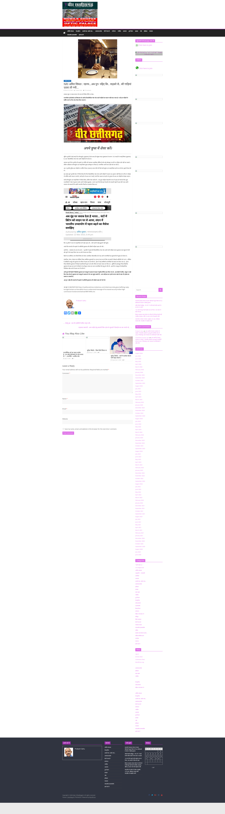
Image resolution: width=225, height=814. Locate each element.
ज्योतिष (119, 31)
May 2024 (138, 427)
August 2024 (139, 418)
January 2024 (139, 437)
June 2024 (138, 424)
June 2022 (138, 489)
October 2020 (139, 544)
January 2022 (139, 503)
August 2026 (139, 353)
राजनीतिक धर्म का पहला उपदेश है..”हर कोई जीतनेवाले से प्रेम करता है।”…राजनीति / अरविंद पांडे (73, 354)
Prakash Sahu (78, 90)
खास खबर (137, 592)
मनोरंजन (114, 31)
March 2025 (138, 399)
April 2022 (138, 495)
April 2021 (138, 527)
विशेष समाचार (138, 619)
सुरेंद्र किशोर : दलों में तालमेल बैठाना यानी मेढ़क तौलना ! (121, 357)
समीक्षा (136, 630)
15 (158, 756)
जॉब (141, 31)
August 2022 (139, 484)
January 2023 (139, 470)
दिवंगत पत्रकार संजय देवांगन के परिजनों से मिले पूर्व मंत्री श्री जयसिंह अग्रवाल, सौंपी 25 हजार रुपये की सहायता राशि (133, 765)
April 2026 (138, 364)
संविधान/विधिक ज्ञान (139, 635)
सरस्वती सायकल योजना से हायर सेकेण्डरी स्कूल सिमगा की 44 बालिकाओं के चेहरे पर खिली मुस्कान (133, 749)
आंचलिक (137, 576)
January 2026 (139, 372)
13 (153, 756)
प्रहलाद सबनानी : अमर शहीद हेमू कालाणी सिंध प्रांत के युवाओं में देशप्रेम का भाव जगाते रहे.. (105, 327)
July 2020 (138, 552)
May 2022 (138, 492)
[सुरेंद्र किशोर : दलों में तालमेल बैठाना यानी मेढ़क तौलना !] (121, 337)
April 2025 (138, 397)
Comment (66, 373)
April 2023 (138, 462)
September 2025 (140, 383)
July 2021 (138, 519)
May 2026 (138, 361)
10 (146, 756)
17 (146, 758)
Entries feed (138, 657)
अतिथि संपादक (70, 31)
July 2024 (138, 421)
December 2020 (140, 538)
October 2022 (139, 478)
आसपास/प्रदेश (98, 31)
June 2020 (138, 554)
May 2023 (138, 459)
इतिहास (145, 31)
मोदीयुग (136, 616)
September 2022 (140, 481)
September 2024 (140, 416)
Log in (137, 654)
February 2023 (139, 467)
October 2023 (139, 446)
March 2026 (138, 367)
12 (151, 756)
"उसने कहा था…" (139, 565)
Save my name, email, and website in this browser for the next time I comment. (91, 429)
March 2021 (138, 530)
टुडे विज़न (131, 31)
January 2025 (139, 405)
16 (161, 756)
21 (156, 758)
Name (65, 399)
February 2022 (139, 500)
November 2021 (140, 508)
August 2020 (139, 549)
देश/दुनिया (78, 31)
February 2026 (139, 369)
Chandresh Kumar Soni (142, 337)
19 (151, 758)
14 (156, 756)
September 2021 (140, 514)
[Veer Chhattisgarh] (64, 33)
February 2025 (139, 402)
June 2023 (138, 457)
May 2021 (138, 525)
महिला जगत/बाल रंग (139, 614)
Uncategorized (139, 567)
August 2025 (139, 386)
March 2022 (138, 497)
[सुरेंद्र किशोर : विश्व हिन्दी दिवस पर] (97, 337)
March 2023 (138, 465)
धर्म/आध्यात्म (138, 603)
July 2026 (138, 356)
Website (65, 419)
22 (158, 758)
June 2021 (138, 522)
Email (64, 409)
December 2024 (140, 408)
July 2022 (138, 486)
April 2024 (138, 429)
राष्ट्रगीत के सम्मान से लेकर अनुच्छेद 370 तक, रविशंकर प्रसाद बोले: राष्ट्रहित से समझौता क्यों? (132, 771)
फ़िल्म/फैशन (137, 608)
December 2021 (140, 506)
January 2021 (139, 535)
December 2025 (140, 375)
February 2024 (139, 435)
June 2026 (138, 359)
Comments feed (140, 659)
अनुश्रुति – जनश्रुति (140, 573)
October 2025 (139, 380)
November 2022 (140, 476)
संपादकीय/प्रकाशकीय (72, 35)
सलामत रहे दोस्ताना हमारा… (141, 633)
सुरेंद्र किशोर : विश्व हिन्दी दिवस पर (97, 350)
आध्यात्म (125, 31)
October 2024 (139, 413)
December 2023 (140, 440)
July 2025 (138, 388)
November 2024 (140, 410)
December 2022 (140, 473)
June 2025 (138, 391)
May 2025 (138, 394)
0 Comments (88, 90)
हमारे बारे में (81, 35)
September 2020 (140, 546)
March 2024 (138, 432)
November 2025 (140, 378)
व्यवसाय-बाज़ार (138, 625)
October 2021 (139, 511)
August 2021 (139, 516)
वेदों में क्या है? (107, 31)
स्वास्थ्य (137, 641)
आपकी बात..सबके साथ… (87, 31)
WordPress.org (139, 662)
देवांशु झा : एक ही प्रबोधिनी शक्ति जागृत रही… (77, 323)
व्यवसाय (151, 31)
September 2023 (140, 448)
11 (148, 756)
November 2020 (140, 541)
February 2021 (139, 533)
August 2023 (139, 451)
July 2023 (138, 454)
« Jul (153, 767)
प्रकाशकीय (137, 605)
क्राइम (136, 31)
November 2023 (140, 443)
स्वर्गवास (137, 638)
